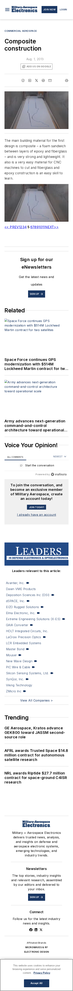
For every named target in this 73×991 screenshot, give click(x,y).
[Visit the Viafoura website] (59, 474)
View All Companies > (36, 700)
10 (40, 227)
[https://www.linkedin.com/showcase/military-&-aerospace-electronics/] (36, 930)
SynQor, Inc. (15, 679)
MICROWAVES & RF (36, 947)
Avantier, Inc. (15, 583)
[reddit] (43, 80)
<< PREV (11, 227)
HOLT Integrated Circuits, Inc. (27, 631)
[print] (67, 80)
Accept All (36, 983)
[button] (7, 9)
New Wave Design (19, 661)
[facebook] (23, 80)
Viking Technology (19, 685)
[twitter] (36, 80)
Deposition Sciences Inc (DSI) (28, 595)
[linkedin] (30, 80)
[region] (36, 466)
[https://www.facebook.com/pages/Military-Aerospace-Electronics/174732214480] (31, 930)
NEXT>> (52, 227)
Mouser (11, 655)
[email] (50, 80)
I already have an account (36, 515)
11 (43, 227)
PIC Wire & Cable (18, 667)
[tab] (15, 457)
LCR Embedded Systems (23, 643)
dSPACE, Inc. (15, 601)
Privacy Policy (42, 972)
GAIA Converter (17, 625)
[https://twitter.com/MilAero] (41, 930)
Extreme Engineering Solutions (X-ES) (33, 619)
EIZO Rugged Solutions (22, 607)
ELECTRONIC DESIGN (36, 951)
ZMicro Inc (13, 691)
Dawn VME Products (21, 589)
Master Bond (15, 649)
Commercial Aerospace (20, 31)
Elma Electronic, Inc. (20, 613)
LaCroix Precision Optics (23, 637)
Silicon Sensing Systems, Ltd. (27, 673)
